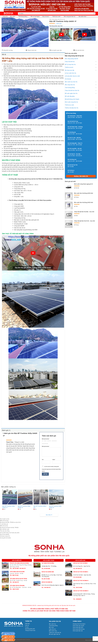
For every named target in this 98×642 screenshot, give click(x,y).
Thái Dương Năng (22, 16)
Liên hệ (27, 625)
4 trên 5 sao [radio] (54, 441)
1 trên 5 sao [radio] (42, 441)
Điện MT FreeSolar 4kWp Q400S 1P (24, 506)
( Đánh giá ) (58, 23)
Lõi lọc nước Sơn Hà (70, 73)
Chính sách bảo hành (79, 50)
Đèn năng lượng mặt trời (71, 58)
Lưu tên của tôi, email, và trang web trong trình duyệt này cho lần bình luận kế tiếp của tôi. (51, 469)
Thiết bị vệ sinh (69, 67)
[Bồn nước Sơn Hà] (49, 6)
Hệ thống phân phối (30, 628)
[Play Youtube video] (61, 34)
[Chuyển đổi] (96, 61)
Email (54, 459)
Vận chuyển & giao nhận (56, 50)
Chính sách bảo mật (78, 630)
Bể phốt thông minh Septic (72, 99)
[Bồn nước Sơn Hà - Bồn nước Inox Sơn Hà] (9, 13)
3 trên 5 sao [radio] (49, 441)
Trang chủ (5, 16)
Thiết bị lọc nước (56, 16)
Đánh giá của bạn (45, 438)
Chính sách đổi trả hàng (78, 629)
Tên (43, 459)
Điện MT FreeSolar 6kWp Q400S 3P (55, 506)
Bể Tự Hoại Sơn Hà (70, 64)
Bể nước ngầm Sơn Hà (71, 93)
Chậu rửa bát (45, 16)
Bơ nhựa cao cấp (69, 70)
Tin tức (27, 627)
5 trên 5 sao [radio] (44, 444)
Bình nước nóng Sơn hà (71, 102)
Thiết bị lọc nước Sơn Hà (55, 632)
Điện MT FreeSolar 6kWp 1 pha (40, 506)
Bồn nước (12, 16)
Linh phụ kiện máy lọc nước (72, 76)
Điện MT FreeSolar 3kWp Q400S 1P (8, 506)
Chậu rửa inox (52, 629)
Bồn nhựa (51, 627)
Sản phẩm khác (82, 16)
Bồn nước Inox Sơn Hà (71, 82)
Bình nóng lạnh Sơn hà (69, 16)
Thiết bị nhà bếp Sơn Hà (71, 108)
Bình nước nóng (53, 630)
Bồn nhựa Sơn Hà (70, 85)
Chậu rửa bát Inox (70, 61)
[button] (3, 45)
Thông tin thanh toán (31, 50)
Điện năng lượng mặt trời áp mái (57, 19)
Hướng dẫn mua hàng (8, 50)
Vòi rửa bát (68, 79)
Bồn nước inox (52, 624)
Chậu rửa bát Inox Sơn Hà (72, 90)
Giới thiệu (27, 623)
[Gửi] (94, 13)
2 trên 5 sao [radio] (44, 441)
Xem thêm (48, 515)
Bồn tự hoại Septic (35, 16)
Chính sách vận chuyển (78, 625)
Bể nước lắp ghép (70, 96)
